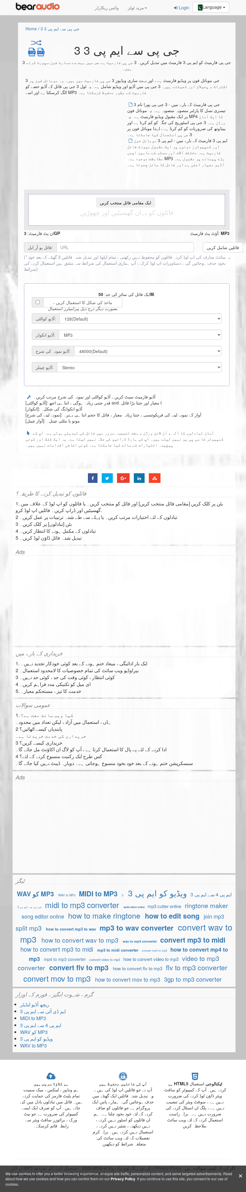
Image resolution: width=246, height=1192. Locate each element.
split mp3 (29, 927)
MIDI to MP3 (98, 893)
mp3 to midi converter (117, 950)
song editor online (43, 916)
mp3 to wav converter (136, 927)
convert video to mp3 (104, 959)
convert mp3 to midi (192, 940)
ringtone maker (206, 905)
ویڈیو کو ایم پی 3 (157, 893)
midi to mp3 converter (82, 904)
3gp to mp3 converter (193, 979)
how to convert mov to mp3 (127, 979)
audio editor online (134, 907)
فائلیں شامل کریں (223, 247)
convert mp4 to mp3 (154, 951)
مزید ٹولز (136, 8)
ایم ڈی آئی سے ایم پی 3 (43, 1011)
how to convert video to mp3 (150, 959)
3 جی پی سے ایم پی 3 (60, 29)
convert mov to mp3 (57, 978)
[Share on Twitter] (107, 478)
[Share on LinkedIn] (139, 478)
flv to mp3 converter (196, 967)
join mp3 (214, 916)
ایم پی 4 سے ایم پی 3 (211, 894)
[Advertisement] (76, 143)
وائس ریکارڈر (107, 8)
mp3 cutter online (164, 906)
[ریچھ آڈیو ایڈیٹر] (39, 7)
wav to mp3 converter (140, 941)
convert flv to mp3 (79, 967)
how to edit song (172, 916)
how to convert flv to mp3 (137, 968)
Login (183, 8)
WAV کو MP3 (35, 893)
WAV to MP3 (67, 895)
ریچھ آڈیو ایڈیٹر (34, 1004)
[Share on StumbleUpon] (154, 478)
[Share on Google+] (123, 478)
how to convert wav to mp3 (79, 939)
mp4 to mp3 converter (65, 959)
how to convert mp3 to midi (56, 949)
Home (31, 29)
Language (212, 7)
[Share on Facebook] (93, 478)
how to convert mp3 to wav (71, 929)
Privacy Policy (123, 1178)
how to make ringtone (105, 915)
